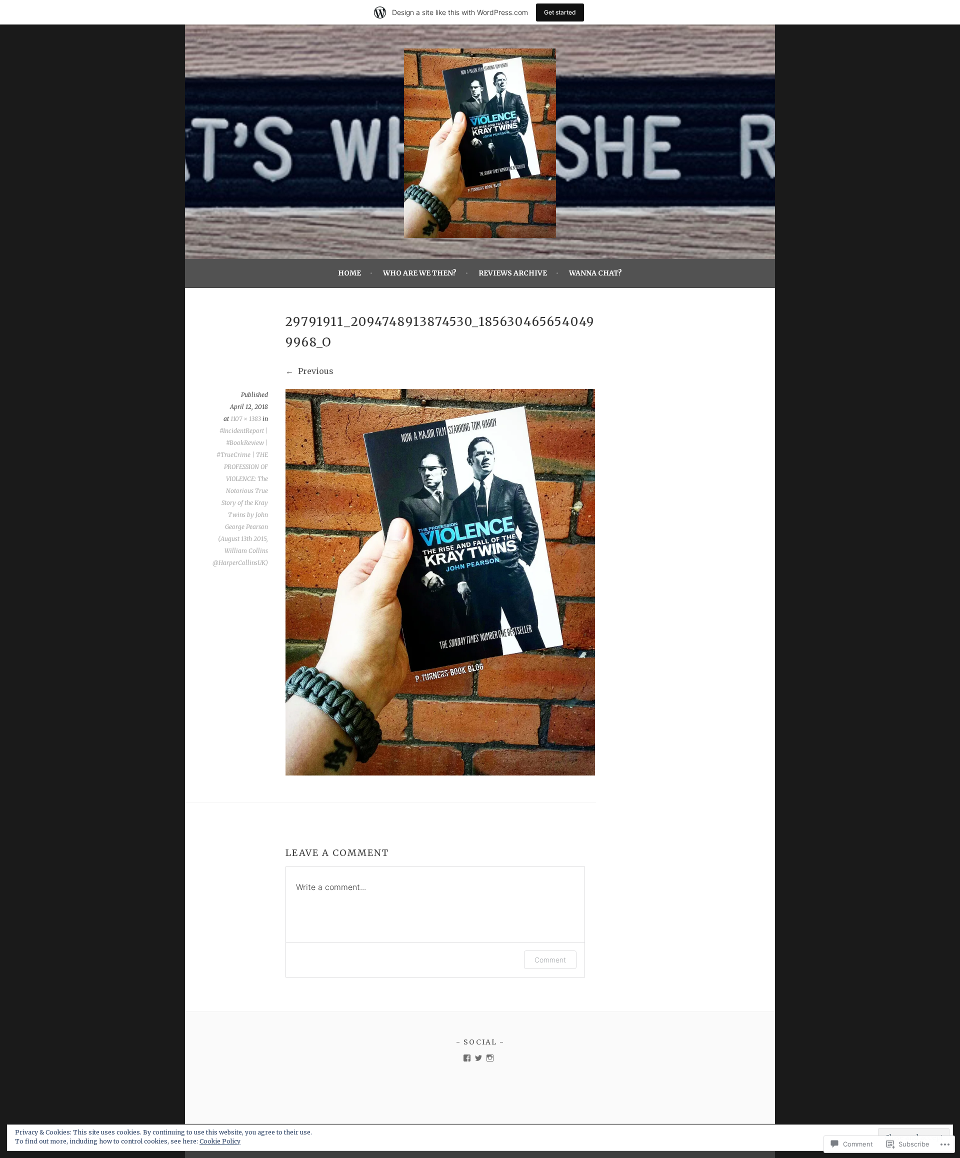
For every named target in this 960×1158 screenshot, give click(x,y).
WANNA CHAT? (595, 273)
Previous (315, 371)
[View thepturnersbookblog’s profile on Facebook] (467, 1058)
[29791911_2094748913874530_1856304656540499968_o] (440, 773)
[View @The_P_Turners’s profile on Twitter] (478, 1058)
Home (349, 273)
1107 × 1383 (245, 418)
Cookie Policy (220, 1141)
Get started (560, 12)
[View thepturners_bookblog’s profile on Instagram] (490, 1058)
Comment (550, 960)
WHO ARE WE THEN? (419, 273)
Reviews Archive (512, 273)
